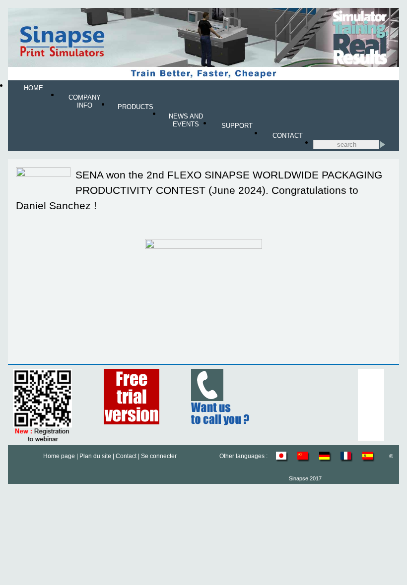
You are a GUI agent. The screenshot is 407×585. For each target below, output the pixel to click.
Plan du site (95, 456)
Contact (287, 135)
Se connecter (159, 456)
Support (237, 125)
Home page (59, 456)
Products (135, 107)
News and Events (186, 120)
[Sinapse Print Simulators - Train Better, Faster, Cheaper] (203, 78)
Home (33, 88)
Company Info (84, 101)
